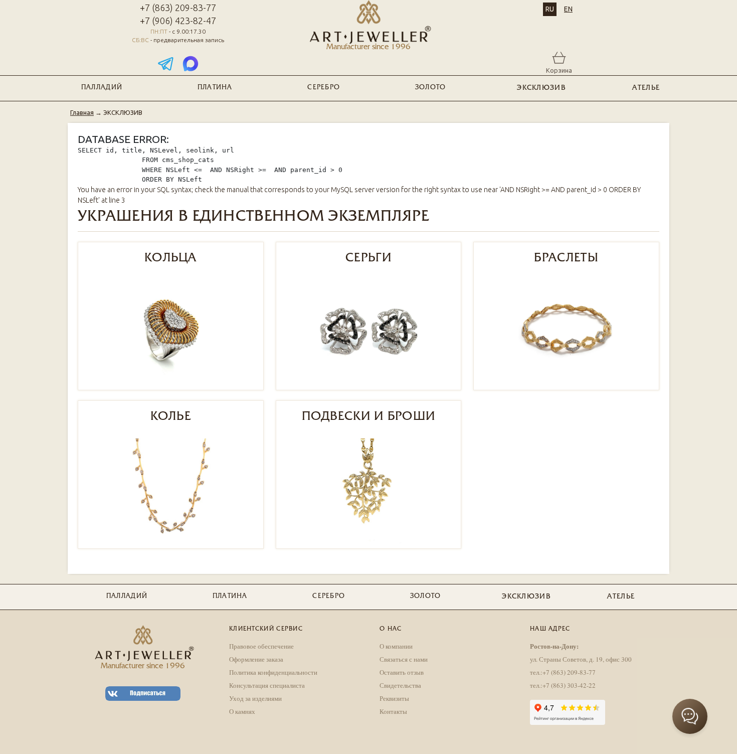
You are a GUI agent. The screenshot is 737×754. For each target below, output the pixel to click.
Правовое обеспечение (261, 646)
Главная (82, 112)
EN (568, 9)
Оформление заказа (256, 659)
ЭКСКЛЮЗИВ (541, 88)
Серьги (368, 258)
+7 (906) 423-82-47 (178, 21)
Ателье (646, 88)
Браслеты (566, 258)
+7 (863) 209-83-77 (178, 8)
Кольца (170, 258)
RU (549, 9)
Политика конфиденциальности (273, 672)
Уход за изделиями (255, 698)
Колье (171, 416)
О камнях (242, 711)
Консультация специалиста (267, 685)
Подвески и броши (369, 416)
